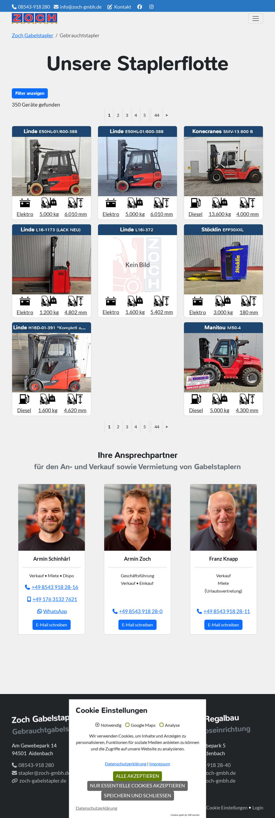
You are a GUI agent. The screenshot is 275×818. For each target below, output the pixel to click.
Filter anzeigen (29, 93)
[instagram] (152, 7)
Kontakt (122, 7)
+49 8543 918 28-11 (227, 611)
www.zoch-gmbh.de (213, 780)
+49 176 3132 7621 (54, 599)
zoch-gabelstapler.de (42, 780)
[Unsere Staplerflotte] (128, 18)
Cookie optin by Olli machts (185, 814)
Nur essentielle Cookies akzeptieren (137, 785)
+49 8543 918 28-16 (55, 587)
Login (257, 807)
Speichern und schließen (137, 795)
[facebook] (139, 7)
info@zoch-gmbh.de (81, 7)
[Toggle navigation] (255, 18)
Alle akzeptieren (137, 776)
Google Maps (143, 725)
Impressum (159, 763)
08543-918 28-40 (210, 765)
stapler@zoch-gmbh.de (45, 773)
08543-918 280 (34, 7)
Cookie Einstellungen (226, 807)
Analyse (172, 725)
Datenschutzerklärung (125, 763)
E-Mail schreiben (51, 624)
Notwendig (111, 725)
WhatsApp (55, 611)
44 (156, 115)
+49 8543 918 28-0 (140, 611)
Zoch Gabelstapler (32, 35)
